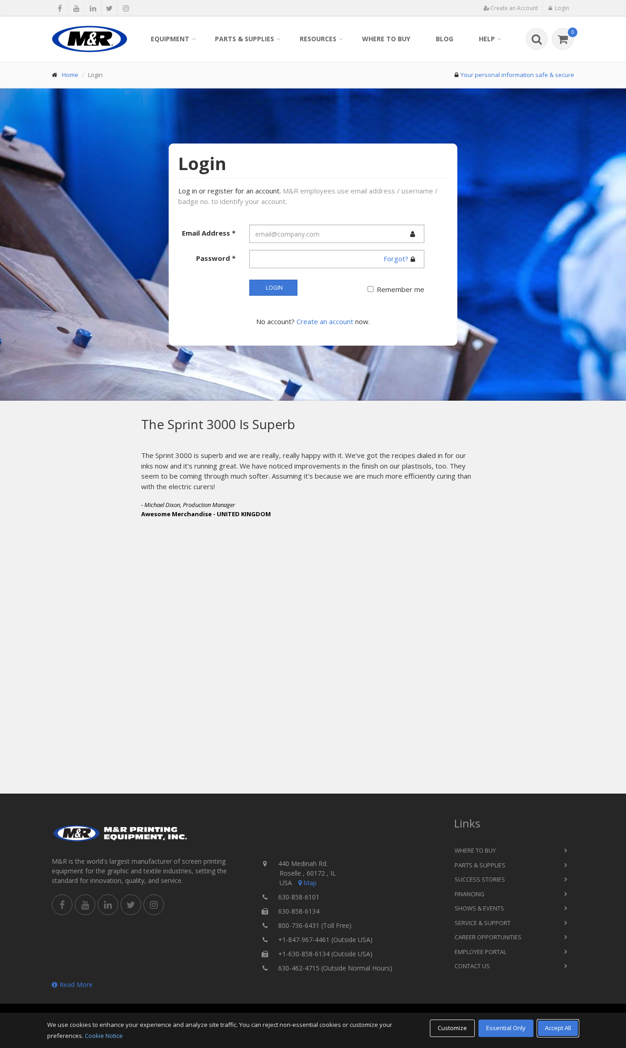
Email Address (209, 232)
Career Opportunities (488, 937)
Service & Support (483, 923)
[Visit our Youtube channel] (76, 8)
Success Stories (480, 879)
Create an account (325, 321)
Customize (452, 1028)
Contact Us (472, 966)
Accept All (558, 1028)
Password (216, 258)
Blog (444, 38)
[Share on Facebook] (60, 8)
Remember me (400, 289)
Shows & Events (479, 908)
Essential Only (506, 1028)
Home (70, 75)
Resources (318, 38)
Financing (469, 894)
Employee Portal (480, 952)
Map (310, 882)
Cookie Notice (104, 1035)
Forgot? (396, 258)
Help (487, 38)
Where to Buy (386, 38)
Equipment (170, 38)
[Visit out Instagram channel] (126, 8)
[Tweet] (109, 8)
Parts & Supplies (244, 38)
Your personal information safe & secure (517, 75)
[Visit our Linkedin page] (93, 8)
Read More (76, 984)
